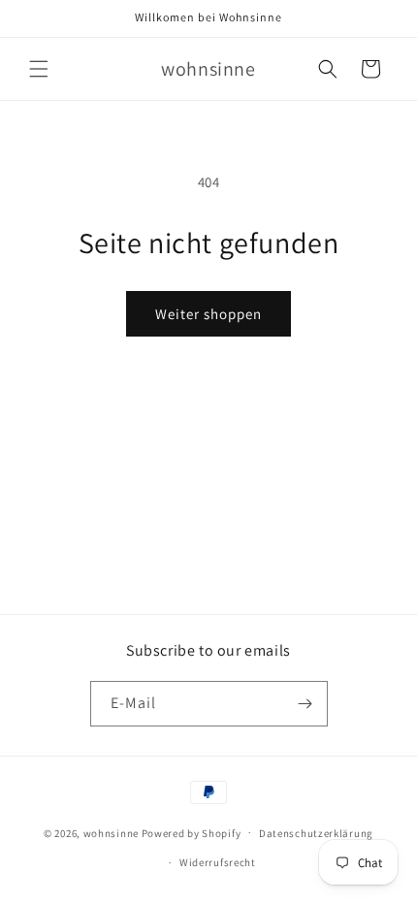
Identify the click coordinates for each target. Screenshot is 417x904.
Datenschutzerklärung (316, 833)
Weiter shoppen (208, 314)
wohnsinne (111, 832)
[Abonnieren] (305, 703)
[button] (38, 69)
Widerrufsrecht (217, 862)
